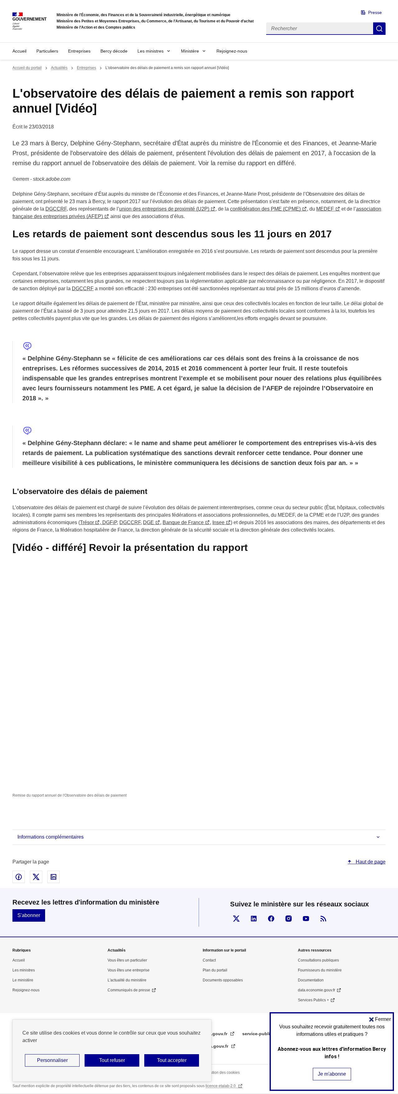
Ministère (190, 51)
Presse (375, 12)
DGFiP (109, 522)
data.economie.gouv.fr (316, 990)
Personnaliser (52, 1060)
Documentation (311, 980)
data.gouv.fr (216, 1046)
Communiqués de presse (129, 990)
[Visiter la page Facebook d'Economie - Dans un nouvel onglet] (271, 918)
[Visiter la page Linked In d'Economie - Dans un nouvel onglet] (254, 918)
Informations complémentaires (50, 837)
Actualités (59, 68)
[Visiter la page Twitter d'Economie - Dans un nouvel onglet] (236, 918)
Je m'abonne (332, 1074)
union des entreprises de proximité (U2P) (164, 209)
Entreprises (79, 51)
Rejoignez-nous (231, 51)
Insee (218, 522)
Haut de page (370, 861)
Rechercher (379, 28)
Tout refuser (112, 1060)
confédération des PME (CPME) (265, 209)
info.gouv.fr (216, 1033)
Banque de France (183, 522)
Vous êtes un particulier (127, 960)
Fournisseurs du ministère (320, 970)
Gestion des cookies (223, 1072)
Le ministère (22, 980)
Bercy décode (113, 51)
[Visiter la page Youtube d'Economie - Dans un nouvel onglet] (306, 918)
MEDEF (325, 209)
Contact (209, 960)
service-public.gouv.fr (266, 1033)
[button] (380, 1019)
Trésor (87, 522)
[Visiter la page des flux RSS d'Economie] (323, 918)
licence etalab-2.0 (221, 1086)
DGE (148, 522)
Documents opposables (223, 980)
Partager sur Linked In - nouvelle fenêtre (53, 877)
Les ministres (150, 51)
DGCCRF (56, 209)
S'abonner (28, 915)
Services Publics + (313, 1000)
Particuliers (47, 51)
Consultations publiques (318, 960)
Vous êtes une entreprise (129, 970)
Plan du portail (215, 970)
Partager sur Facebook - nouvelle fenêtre (18, 877)
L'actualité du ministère (127, 980)
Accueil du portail (27, 68)
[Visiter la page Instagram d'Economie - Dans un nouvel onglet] (288, 918)
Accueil (19, 51)
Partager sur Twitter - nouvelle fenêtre (36, 877)
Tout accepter (172, 1060)
